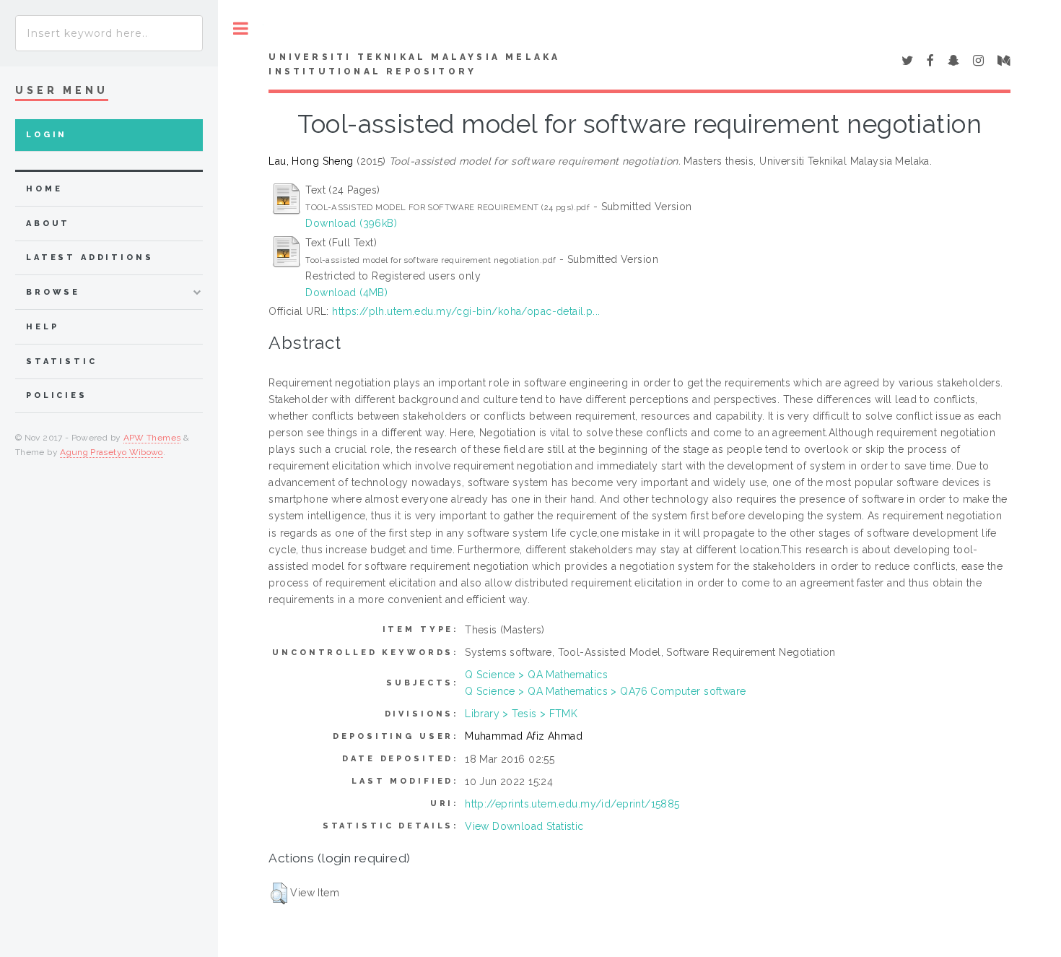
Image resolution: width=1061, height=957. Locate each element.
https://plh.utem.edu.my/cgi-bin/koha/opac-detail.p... (466, 311)
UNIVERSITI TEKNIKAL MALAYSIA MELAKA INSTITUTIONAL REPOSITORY (414, 64)
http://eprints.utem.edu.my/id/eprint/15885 (572, 804)
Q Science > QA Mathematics (536, 674)
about (48, 223)
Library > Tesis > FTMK (521, 713)
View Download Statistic (524, 826)
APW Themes (152, 438)
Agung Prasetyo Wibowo (111, 452)
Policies (56, 395)
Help (42, 327)
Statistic (61, 361)
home (44, 189)
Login (46, 134)
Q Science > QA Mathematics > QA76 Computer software (605, 691)
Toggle (240, 28)
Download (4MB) (346, 292)
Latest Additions (90, 257)
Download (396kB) (351, 223)
